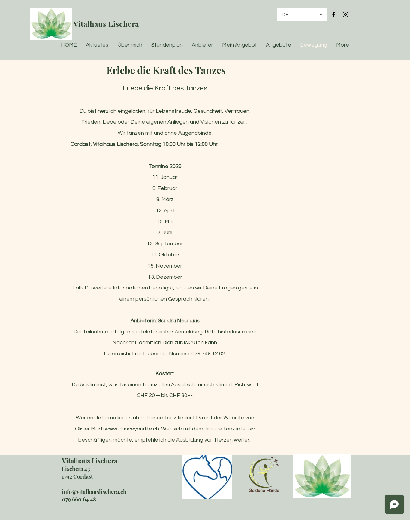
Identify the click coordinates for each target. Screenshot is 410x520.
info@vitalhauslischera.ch (94, 491)
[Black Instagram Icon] (345, 14)
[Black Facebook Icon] (333, 14)
